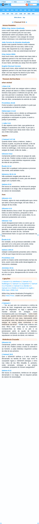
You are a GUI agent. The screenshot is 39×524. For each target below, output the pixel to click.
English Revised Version (11, 66)
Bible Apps (6, 290)
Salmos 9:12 (6, 184)
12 (18, 324)
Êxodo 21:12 (6, 166)
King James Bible (8, 54)
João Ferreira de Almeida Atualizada (16, 42)
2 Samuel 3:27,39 (8, 139)
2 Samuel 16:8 (7, 354)
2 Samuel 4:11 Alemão (21, 286)
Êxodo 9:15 (6, 239)
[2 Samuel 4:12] (36, 239)
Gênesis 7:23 (7, 221)
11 (27, 313)
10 (4, 304)
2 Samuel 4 (6, 303)
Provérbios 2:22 (8, 258)
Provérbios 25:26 (8, 103)
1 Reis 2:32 (6, 86)
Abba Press (10, 296)
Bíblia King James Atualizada (13, 28)
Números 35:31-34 (9, 174)
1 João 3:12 (6, 123)
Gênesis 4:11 (7, 198)
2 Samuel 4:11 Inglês (25, 288)
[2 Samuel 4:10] (2, 239)
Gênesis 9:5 (6, 342)
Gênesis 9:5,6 (7, 154)
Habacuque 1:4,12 (9, 111)
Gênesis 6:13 (7, 208)
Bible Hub (14, 290)
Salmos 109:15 (7, 250)
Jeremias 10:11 (7, 268)
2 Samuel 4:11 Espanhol (20, 284)
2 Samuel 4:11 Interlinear (11, 281)
